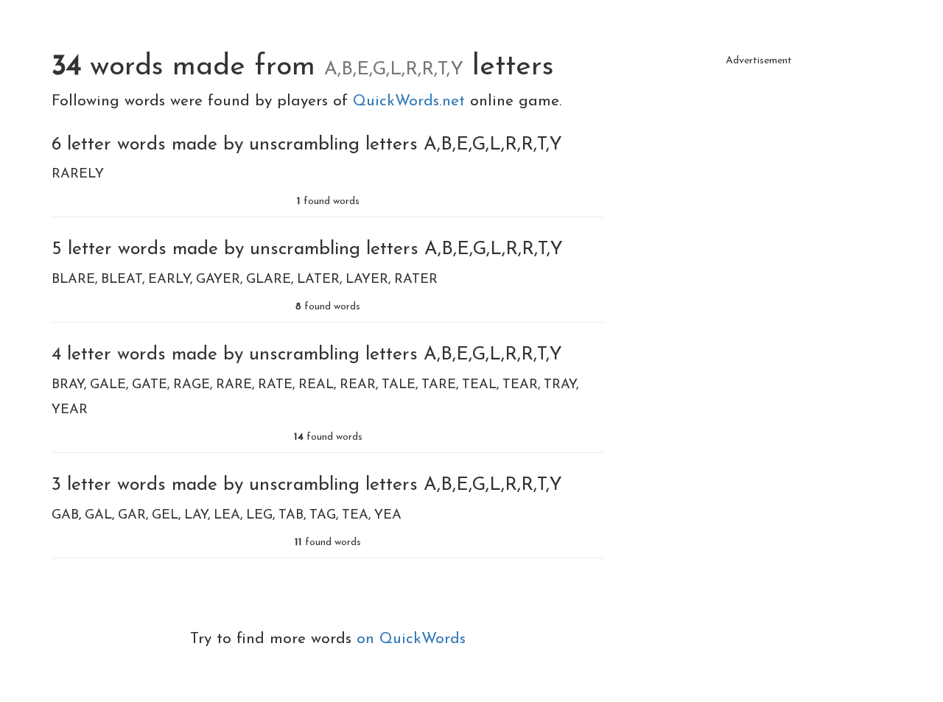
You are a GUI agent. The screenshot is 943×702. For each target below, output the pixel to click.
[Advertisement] (758, 177)
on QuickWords (411, 639)
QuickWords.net (411, 101)
